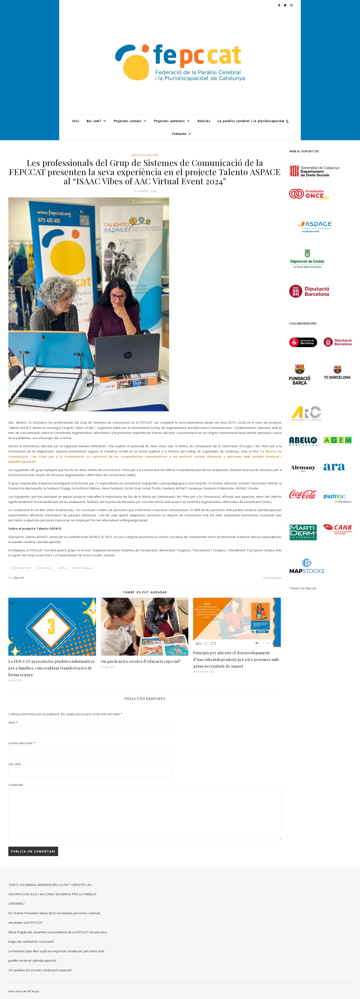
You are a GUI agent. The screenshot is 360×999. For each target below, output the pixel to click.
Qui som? (94, 121)
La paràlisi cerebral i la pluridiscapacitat (251, 121)
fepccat (19, 578)
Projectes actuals (127, 121)
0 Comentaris (272, 578)
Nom (13, 722)
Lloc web (14, 764)
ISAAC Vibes (44, 568)
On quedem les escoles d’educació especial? (141, 661)
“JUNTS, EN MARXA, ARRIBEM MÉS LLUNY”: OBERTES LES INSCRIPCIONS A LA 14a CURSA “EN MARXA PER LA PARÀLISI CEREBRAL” (52, 894)
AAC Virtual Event (21, 568)
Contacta (179, 133)
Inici (75, 121)
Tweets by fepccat (302, 588)
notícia (62, 568)
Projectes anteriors (169, 121)
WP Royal (33, 991)
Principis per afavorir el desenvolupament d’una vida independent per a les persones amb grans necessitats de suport (236, 659)
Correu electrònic (21, 743)
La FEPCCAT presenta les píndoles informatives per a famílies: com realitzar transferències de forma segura (51, 668)
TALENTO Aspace (82, 568)
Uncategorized (145, 155)
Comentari (15, 785)
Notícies (203, 121)
